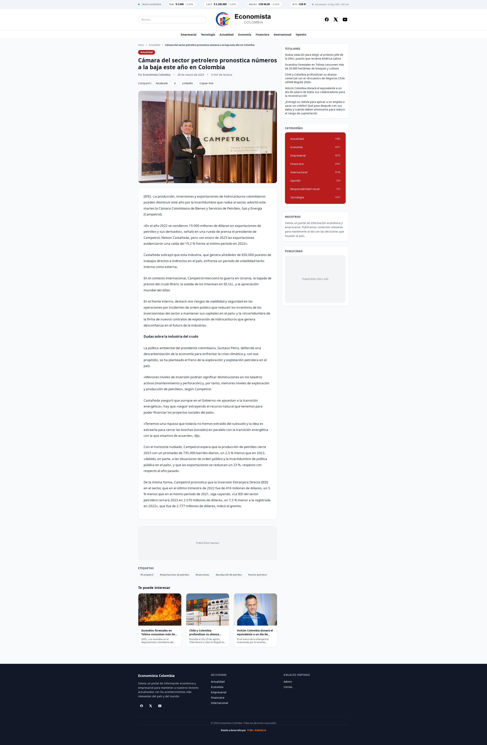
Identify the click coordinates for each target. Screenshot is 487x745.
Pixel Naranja (256, 730)
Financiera (262, 34)
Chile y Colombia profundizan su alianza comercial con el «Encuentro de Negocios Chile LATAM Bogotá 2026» (315, 78)
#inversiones (202, 574)
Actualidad (227, 34)
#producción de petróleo (229, 574)
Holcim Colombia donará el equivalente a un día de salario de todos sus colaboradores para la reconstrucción (315, 92)
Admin (288, 681)
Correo (288, 687)
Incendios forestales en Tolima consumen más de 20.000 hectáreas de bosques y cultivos (314, 66)
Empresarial (188, 34)
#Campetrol (147, 574)
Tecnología (208, 34)
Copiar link (206, 83)
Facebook (162, 83)
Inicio (141, 45)
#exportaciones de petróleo (174, 574)
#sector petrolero (257, 574)
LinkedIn (187, 83)
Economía (244, 34)
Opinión (301, 34)
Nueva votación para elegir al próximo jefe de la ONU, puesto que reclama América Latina (314, 56)
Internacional (282, 34)
